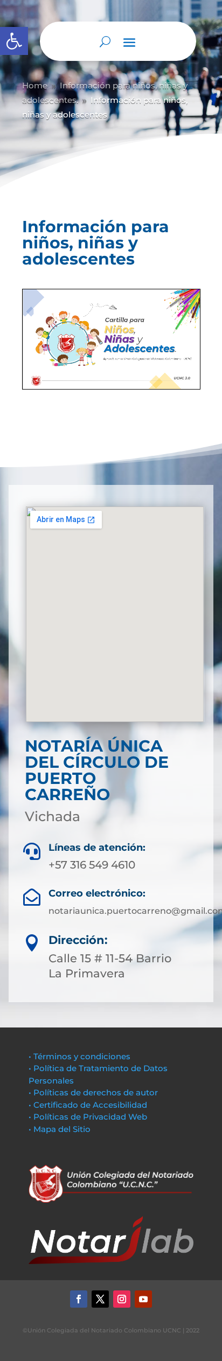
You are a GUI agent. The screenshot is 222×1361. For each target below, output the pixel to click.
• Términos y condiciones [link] (79, 1056)
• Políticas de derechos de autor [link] (93, 1092)
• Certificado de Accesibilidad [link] (88, 1105)
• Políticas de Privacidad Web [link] (88, 1117)
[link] (14, 41)
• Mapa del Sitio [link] (61, 1129)
